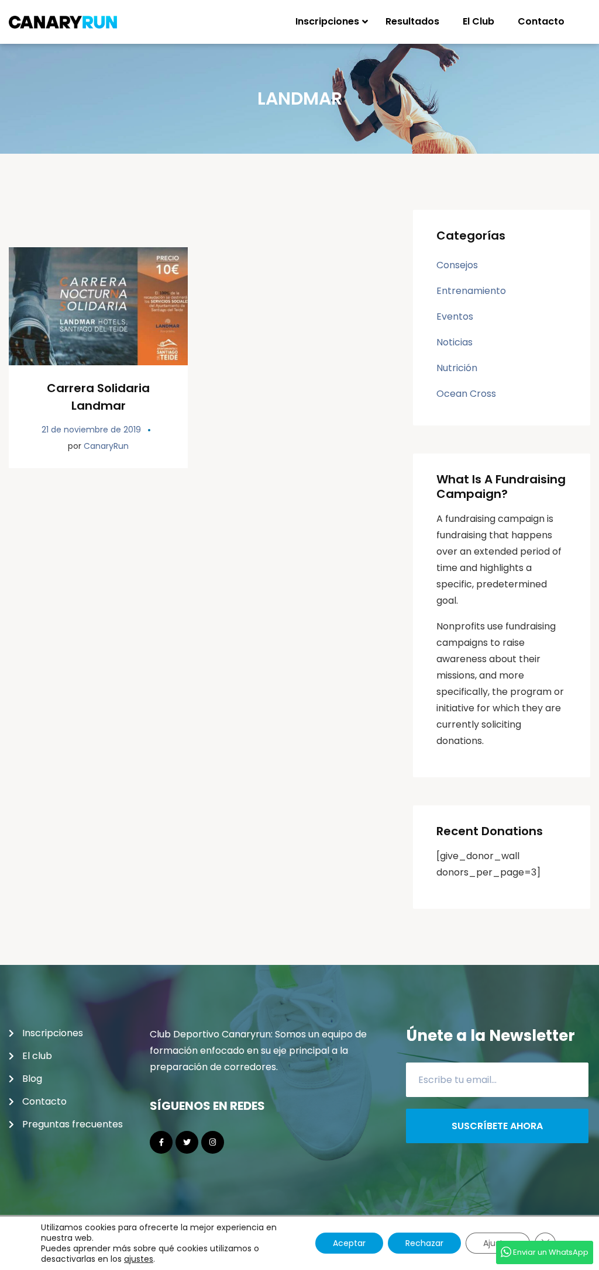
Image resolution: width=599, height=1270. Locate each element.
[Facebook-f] (161, 1142)
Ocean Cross (466, 393)
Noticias (454, 342)
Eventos (454, 316)
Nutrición (456, 368)
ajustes (138, 1259)
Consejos (457, 265)
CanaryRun (106, 446)
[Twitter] (186, 1142)
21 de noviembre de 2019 (91, 429)
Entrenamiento (471, 290)
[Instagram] (212, 1142)
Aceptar (349, 1243)
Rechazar (424, 1243)
